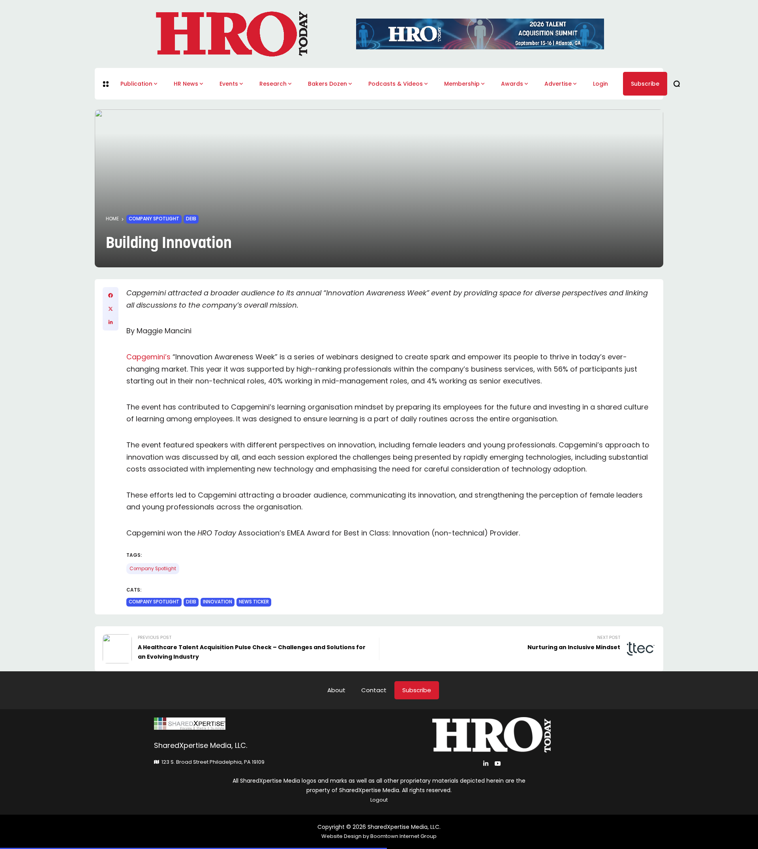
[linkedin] (110, 322)
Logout (379, 800)
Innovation (217, 602)
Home (112, 219)
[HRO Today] (266, 724)
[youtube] (498, 763)
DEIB (191, 219)
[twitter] (110, 308)
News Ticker (254, 602)
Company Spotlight (154, 219)
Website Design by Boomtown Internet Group (379, 836)
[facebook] (110, 295)
